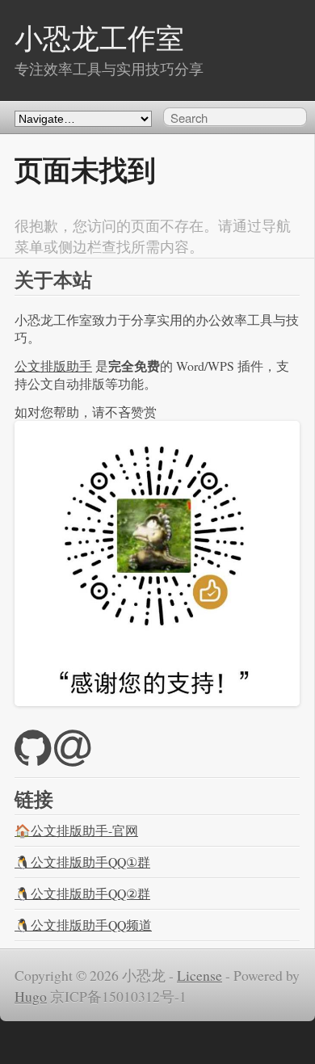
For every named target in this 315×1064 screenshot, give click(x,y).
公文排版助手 (53, 365)
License (199, 975)
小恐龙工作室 (99, 38)
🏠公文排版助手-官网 (76, 830)
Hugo (31, 996)
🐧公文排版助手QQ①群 (82, 861)
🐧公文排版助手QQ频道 (83, 924)
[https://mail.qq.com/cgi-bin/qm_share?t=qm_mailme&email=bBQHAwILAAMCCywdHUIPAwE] (72, 758)
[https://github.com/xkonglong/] (33, 758)
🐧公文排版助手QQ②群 (82, 893)
